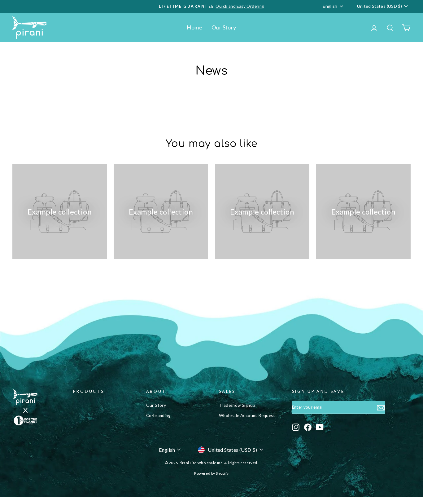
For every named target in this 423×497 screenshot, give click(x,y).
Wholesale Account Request (247, 415)
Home (194, 27)
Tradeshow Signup (237, 405)
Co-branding (158, 415)
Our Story (224, 27)
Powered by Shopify (211, 473)
